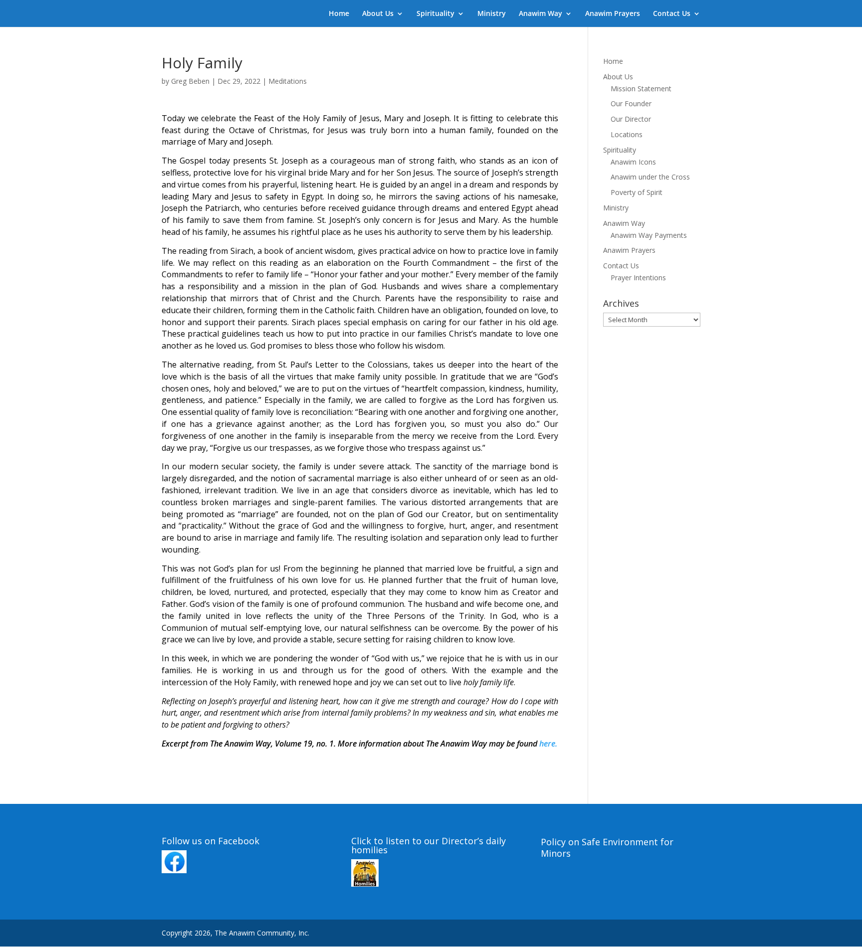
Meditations (287, 81)
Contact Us (671, 14)
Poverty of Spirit (636, 192)
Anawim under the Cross (650, 177)
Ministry (491, 14)
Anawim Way (540, 14)
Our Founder (631, 103)
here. (548, 743)
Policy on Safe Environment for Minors (607, 848)
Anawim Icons (633, 162)
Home (339, 14)
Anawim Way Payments (649, 235)
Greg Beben (190, 81)
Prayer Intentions (638, 277)
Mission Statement (641, 88)
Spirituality (435, 14)
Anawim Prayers (612, 14)
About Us (378, 14)
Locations (627, 134)
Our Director (631, 119)
